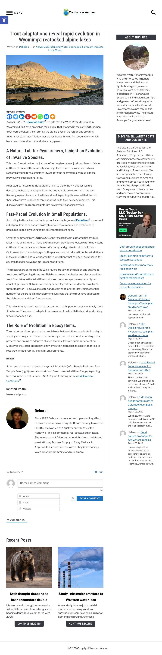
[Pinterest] (28, 116)
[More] (52, 116)
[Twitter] (15, 116)
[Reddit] (34, 116)
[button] (4, 20)
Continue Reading (29, 623)
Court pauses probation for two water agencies (140, 436)
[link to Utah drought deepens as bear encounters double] (29, 567)
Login (100, 472)
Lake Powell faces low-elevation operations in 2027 (141, 366)
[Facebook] (9, 116)
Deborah (24, 46)
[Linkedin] (22, 116)
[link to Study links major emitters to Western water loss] (80, 567)
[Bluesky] (46, 116)
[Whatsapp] (40, 116)
